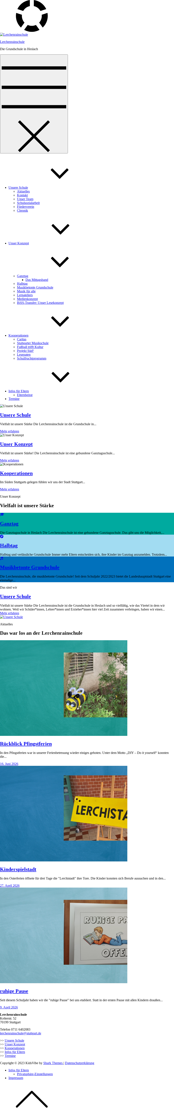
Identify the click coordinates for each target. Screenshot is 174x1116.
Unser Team (25, 199)
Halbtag (22, 283)
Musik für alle (26, 291)
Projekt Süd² (25, 351)
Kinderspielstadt (18, 869)
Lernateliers (25, 295)
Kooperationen (18, 335)
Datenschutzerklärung (79, 1063)
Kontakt (22, 195)
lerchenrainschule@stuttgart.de (20, 1033)
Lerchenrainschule (12, 42)
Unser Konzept (18, 243)
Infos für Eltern (18, 391)
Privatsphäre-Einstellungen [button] (35, 1074)
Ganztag (22, 276)
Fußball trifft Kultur (30, 347)
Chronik (22, 210)
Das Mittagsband (36, 280)
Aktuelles (23, 191)
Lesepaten (24, 354)
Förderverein (25, 206)
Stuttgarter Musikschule (33, 343)
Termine (14, 399)
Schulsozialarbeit (28, 203)
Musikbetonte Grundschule (35, 287)
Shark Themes (53, 1063)
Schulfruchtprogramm (31, 358)
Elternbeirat (24, 395)
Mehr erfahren (9, 431)
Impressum (15, 1078)
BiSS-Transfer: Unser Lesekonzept (40, 302)
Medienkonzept (27, 299)
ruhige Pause (14, 991)
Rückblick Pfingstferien (26, 743)
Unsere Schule (18, 187)
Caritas (21, 339)
